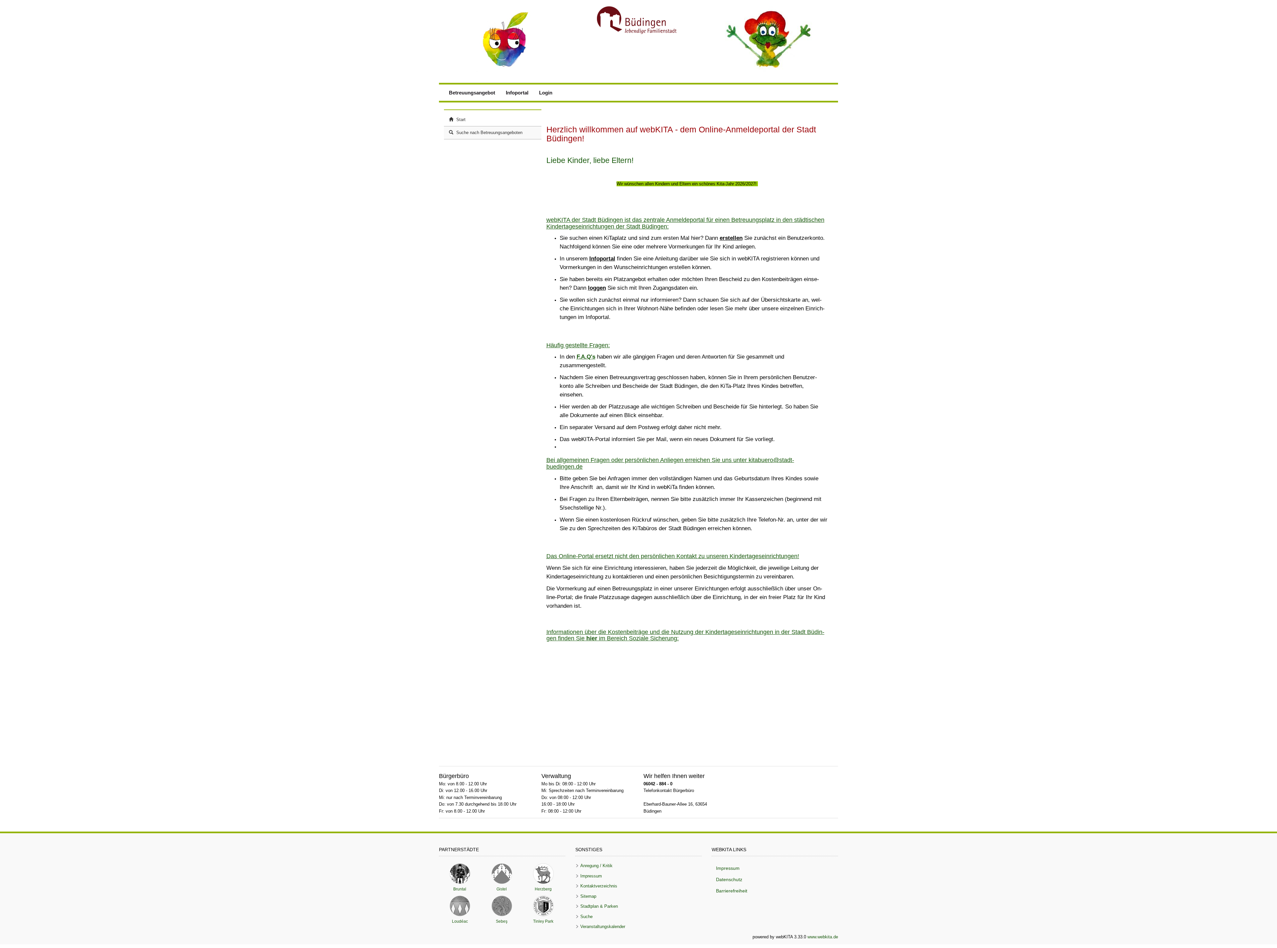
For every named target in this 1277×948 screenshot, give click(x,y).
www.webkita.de (822, 936)
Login (545, 92)
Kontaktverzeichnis (598, 885)
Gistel (502, 874)
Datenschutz (729, 879)
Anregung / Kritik (596, 865)
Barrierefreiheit (731, 890)
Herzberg (543, 874)
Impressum (591, 875)
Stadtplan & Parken (599, 906)
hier (591, 638)
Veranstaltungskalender (602, 926)
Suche (586, 916)
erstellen (731, 238)
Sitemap (588, 896)
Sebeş (502, 906)
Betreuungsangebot (472, 92)
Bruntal (460, 874)
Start (460, 119)
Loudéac (460, 906)
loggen (597, 288)
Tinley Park (543, 906)
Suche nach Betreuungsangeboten (488, 132)
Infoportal (517, 92)
